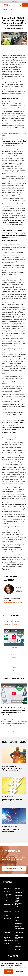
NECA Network (18, 946)
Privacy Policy (13, 960)
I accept (8, 971)
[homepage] (7, 4)
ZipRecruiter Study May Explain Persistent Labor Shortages (13, 770)
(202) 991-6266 (7, 902)
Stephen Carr (7, 826)
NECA (16, 935)
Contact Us (6, 943)
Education (16, 621)
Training (15, 624)
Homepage (4, 9)
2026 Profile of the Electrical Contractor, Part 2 (12, 800)
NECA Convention (19, 937)
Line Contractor (7, 918)
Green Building (18, 892)
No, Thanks (19, 971)
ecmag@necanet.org (8, 904)
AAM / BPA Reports (19, 928)
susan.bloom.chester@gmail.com (13, 602)
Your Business (8, 621)
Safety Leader (7, 917)
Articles (10, 9)
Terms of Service (21, 960)
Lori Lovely (6, 766)
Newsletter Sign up (8, 945)
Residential (17, 900)
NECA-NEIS (17, 942)
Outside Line (18, 898)
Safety (16, 901)
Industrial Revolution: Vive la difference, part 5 (12, 830)
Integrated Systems (19, 894)
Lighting (17, 897)
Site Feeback (6, 960)
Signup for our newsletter (14, 868)
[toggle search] (20, 5)
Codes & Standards (19, 891)
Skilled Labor (7, 624)
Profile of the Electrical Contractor (18, 920)
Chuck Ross (6, 796)
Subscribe (25, 4)
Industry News (18, 895)
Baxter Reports (18, 923)
